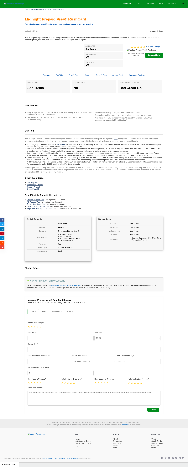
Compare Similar (154, 55)
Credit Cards (34, 9)
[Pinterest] (180, 458)
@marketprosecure (73, 458)
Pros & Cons (74, 75)
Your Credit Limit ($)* (125, 356)
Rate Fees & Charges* (37, 379)
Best (26, 9)
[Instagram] (176, 458)
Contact (116, 445)
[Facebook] (162, 458)
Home (77, 439)
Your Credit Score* (79, 356)
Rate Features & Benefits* (71, 379)
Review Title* (33, 344)
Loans (153, 448)
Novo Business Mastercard (38, 206)
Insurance (155, 445)
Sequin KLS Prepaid (35, 185)
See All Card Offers (83, 443)
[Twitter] (166, 458)
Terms (45, 458)
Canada (78, 447)
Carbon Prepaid (33, 187)
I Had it (43, 312)
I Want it (69, 312)
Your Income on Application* (39, 356)
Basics (87, 75)
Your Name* (32, 332)
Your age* (98, 332)
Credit (153, 439)
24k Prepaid (32, 183)
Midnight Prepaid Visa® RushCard (52, 9)
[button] (133, 4)
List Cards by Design (83, 441)
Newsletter (117, 441)
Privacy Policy (53, 458)
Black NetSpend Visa (35, 200)
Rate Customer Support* (104, 379)
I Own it (33, 312)
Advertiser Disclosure (156, 31)
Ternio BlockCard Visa (36, 204)
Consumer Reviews (137, 75)
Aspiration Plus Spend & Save (39, 208)
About (115, 439)
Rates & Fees (101, 75)
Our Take (59, 75)
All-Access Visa (33, 202)
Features (46, 75)
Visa (116, 139)
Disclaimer (125, 425)
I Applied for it (56, 312)
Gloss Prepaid (33, 189)
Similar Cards (117, 75)
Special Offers (157, 443)
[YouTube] (173, 458)
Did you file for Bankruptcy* (39, 367)
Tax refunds (61, 144)
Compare (117, 443)
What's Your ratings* (36, 323)
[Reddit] (183, 458)
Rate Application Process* (138, 379)
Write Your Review (35, 387)
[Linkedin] (169, 458)
